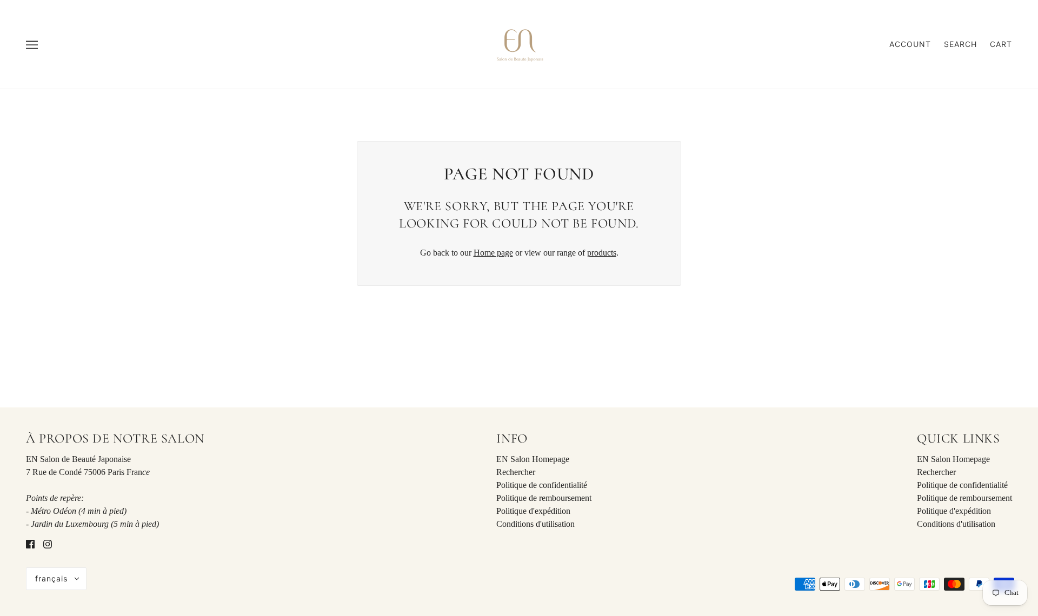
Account (910, 44)
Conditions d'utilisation (535, 523)
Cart (1001, 44)
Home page (493, 252)
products (601, 252)
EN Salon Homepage (532, 459)
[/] (519, 43)
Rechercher (515, 472)
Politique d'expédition (533, 510)
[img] (30, 543)
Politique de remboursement (543, 498)
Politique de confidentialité (541, 485)
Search (960, 44)
